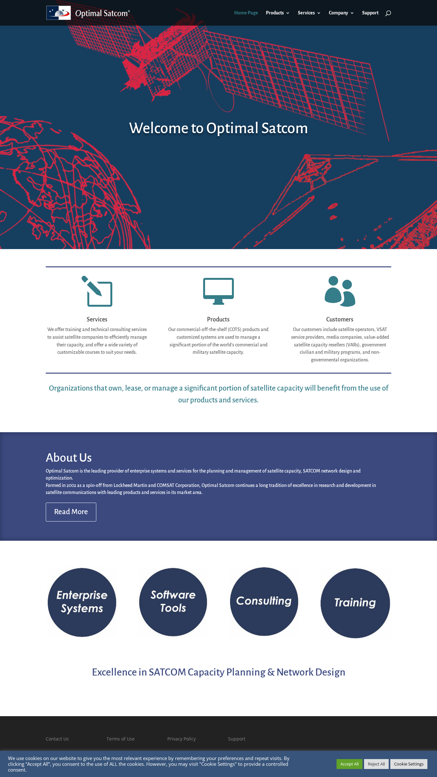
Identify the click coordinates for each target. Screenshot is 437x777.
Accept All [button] (349, 764)
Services (306, 13)
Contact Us (57, 739)
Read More (71, 512)
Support (370, 13)
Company (338, 13)
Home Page (246, 13)
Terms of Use (121, 739)
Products (275, 13)
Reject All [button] (376, 764)
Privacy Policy (181, 739)
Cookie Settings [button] (409, 764)
